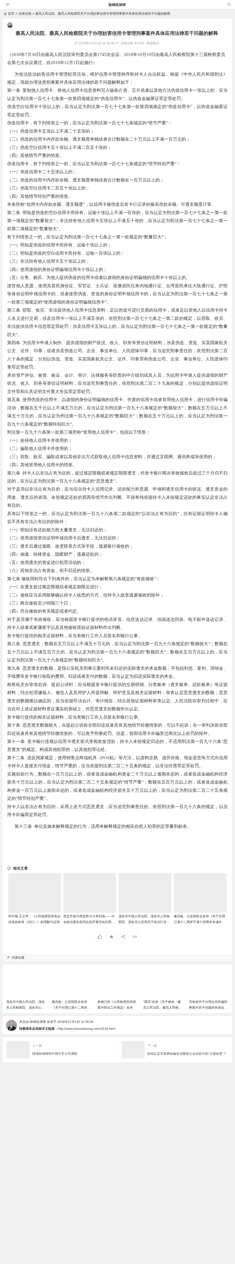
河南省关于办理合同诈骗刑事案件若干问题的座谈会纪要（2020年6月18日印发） (208, 1007)
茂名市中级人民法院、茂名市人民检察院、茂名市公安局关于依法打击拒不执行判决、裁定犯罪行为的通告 (144, 921)
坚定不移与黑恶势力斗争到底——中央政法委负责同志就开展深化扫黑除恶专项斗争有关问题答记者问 (89, 921)
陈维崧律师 (117, 5)
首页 (11, 13)
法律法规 (24, 13)
